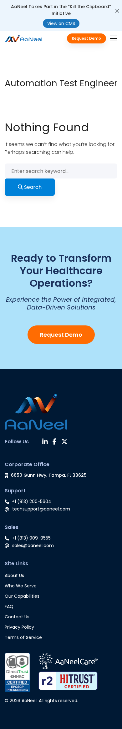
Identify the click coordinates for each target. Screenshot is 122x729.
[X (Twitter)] (64, 442)
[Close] (117, 11)
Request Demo (61, 335)
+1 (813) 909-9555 (31, 538)
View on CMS (61, 23)
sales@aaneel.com (33, 545)
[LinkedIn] (45, 442)
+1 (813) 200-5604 (31, 501)
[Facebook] (55, 442)
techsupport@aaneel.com (41, 509)
